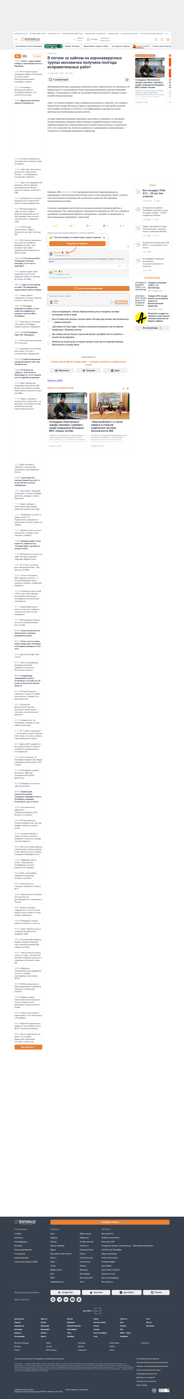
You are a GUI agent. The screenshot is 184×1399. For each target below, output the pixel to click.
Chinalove (57, 253)
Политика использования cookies (149, 1370)
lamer (56, 271)
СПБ (24, 56)
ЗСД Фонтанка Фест (130, 34)
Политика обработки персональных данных (152, 1362)
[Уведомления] (162, 39)
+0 (119, 266)
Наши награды (142, 1385)
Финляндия (85, 1274)
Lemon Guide (113, 34)
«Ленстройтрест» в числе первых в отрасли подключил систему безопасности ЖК (107, 426)
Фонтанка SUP (21, 34)
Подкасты (84, 1246)
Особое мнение (87, 1242)
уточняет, (67, 192)
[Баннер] (53, 46)
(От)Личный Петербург (112, 1250)
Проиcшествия (86, 1250)
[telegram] (59, 1299)
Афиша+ (54, 1238)
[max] (52, 1299)
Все (17, 56)
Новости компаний (60, 388)
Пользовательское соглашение (148, 1359)
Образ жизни (85, 1234)
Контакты (18, 1238)
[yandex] (78, 1299)
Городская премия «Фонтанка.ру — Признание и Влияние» (127, 1246)
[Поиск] (156, 39)
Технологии (85, 1262)
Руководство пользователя (146, 1381)
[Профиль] (168, 39)
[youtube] (72, 1299)
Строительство (86, 1258)
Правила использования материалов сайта (152, 1366)
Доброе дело (56, 1270)
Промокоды (152, 277)
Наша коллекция (109, 1254)
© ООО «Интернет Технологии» (77, 1390)
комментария (60, 79)
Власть (53, 1258)
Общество (84, 1238)
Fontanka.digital (108, 1262)
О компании (19, 1254)
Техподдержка (20, 1242)
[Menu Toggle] (16, 39)
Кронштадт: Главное (111, 1270)
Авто (52, 1234)
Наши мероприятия (23, 1250)
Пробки (93, 39)
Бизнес (53, 1242)
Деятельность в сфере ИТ (146, 1377)
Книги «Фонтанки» (110, 1258)
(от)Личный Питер (38, 34)
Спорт (82, 1254)
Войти (56, 303)
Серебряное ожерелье (72, 34)
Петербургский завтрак (152, 34)
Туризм (83, 1266)
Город (53, 1266)
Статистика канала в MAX (25, 1262)
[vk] (65, 1299)
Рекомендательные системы (147, 1374)
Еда (52, 1274)
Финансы (84, 1270)
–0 (127, 266)
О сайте (17, 1234)
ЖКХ (52, 1278)
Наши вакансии (21, 1258)
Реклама (18, 1246)
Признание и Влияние (95, 34)
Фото (82, 1282)
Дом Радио (107, 1266)
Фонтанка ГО (54, 34)
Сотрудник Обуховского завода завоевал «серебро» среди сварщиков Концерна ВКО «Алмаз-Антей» (66, 426)
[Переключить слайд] (169, 67)
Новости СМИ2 (55, 380)
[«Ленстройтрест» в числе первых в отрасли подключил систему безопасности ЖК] (109, 406)
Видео (53, 1250)
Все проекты (107, 1282)
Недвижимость (57, 1282)
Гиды (52, 1262)
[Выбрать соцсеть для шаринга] (127, 79)
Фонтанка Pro (108, 1234)
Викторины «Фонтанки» (61, 1254)
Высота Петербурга (110, 1278)
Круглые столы (108, 1274)
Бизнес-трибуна (57, 1246)
